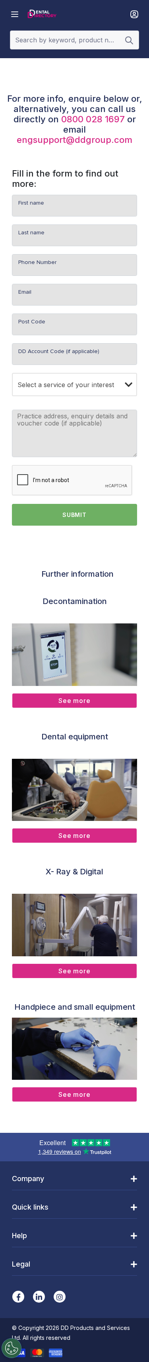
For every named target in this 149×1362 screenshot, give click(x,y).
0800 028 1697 (93, 119)
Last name (31, 232)
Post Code (31, 321)
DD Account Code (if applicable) (58, 351)
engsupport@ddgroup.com (74, 140)
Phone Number (37, 262)
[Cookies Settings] (11, 1348)
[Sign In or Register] (134, 14)
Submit (74, 514)
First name (31, 202)
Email (24, 292)
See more (74, 701)
